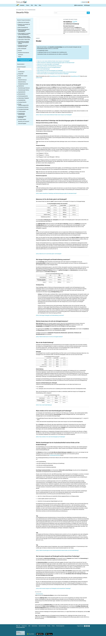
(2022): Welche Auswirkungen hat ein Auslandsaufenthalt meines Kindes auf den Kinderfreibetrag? (57, 550)
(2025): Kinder (39, 77)
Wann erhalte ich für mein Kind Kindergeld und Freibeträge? (50, 70)
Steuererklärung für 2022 (55, 76)
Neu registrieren (79, 5)
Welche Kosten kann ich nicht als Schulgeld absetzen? (49, 67)
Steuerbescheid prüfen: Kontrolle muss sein (23, 46)
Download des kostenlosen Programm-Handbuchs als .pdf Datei (24, 60)
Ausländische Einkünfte (23, 107)
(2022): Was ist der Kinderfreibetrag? (44, 405)
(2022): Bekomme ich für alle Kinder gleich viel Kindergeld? (48, 253)
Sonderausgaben (22, 111)
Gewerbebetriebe (21, 100)
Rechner (20, 50)
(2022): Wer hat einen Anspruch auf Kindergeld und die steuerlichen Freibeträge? (53, 588)
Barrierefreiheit (42, 625)
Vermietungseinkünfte (23, 96)
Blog (36, 5)
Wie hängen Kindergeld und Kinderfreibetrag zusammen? (49, 65)
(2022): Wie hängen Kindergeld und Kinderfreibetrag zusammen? (50, 315)
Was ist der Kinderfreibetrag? (43, 69)
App (17, 5)
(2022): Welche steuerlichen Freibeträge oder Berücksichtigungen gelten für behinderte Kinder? (56, 193)
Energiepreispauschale (23, 84)
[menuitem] (85, 2)
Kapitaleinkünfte (21, 92)
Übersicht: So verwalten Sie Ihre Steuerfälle (24, 25)
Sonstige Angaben (22, 119)
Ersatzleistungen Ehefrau (23, 90)
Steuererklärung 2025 (75, 76)
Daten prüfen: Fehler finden (24, 39)
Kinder (38, 38)
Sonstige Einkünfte (22, 102)
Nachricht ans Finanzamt (23, 121)
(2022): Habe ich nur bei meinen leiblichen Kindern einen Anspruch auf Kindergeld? (54, 114)
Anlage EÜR (20, 73)
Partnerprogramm (60, 625)
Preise (27, 5)
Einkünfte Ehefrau (22, 81)
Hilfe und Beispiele (22, 48)
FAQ (32, 5)
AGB (29, 625)
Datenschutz (34, 625)
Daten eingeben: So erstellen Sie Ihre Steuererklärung (24, 34)
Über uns (18, 625)
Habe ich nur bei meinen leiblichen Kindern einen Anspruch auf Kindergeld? (53, 61)
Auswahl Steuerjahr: (21, 66)
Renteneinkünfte (21, 94)
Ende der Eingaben (22, 123)
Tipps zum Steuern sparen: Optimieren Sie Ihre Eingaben (24, 37)
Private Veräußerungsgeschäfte (23, 105)
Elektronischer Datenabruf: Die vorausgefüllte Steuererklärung (24, 30)
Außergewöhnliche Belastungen (22, 117)
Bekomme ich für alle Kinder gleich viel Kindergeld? (48, 64)
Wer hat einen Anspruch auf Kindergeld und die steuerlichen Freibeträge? (53, 73)
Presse (19, 56)
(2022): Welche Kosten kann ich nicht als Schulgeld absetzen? (49, 336)
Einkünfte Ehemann (22, 79)
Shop (40, 5)
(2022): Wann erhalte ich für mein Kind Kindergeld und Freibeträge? (50, 436)
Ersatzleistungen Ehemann (24, 88)
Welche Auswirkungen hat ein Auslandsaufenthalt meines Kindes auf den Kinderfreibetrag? (56, 72)
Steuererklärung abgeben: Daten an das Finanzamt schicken (23, 42)
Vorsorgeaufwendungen (23, 109)
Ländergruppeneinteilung (54, 455)
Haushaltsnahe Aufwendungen (21, 114)
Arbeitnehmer (21, 86)
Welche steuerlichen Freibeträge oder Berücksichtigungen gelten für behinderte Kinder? (55, 62)
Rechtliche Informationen (23, 52)
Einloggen (88, 5)
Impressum (20, 54)
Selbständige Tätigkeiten (23, 98)
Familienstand (21, 71)
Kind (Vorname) (39, 593)
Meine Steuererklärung (23, 27)
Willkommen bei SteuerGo (23, 22)
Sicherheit (22, 5)
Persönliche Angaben (22, 75)
